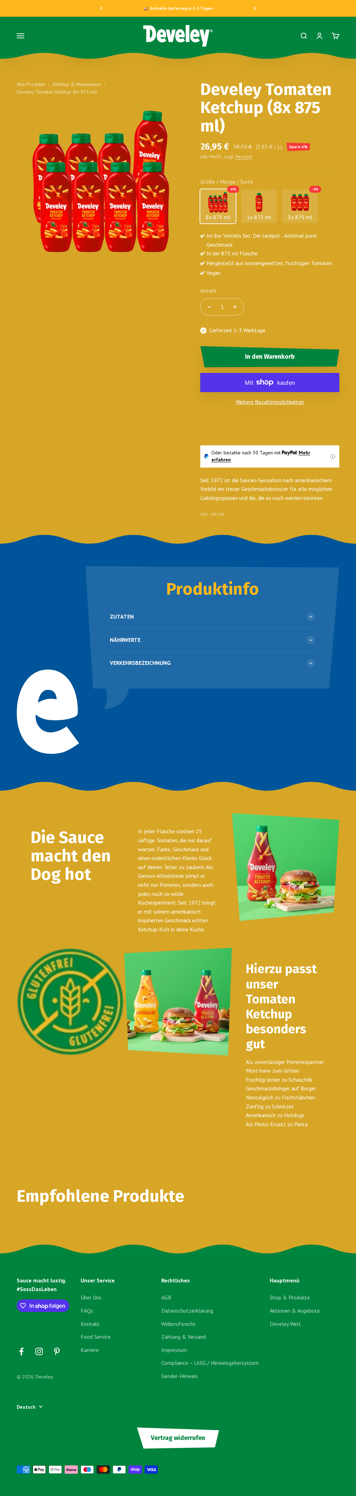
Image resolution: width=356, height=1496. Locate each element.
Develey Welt (285, 1323)
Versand (243, 156)
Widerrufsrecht (178, 1323)
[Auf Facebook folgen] (21, 1351)
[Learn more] (332, 456)
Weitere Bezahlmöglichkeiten (270, 401)
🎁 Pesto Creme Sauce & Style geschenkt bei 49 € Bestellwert (178, 8)
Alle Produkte (31, 84)
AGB (166, 1297)
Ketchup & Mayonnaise (77, 84)
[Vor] (255, 8)
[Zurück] (101, 8)
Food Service (96, 1336)
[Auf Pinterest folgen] (57, 1351)
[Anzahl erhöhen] (235, 307)
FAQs (87, 1310)
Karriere (90, 1349)
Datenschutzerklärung (187, 1310)
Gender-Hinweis (179, 1375)
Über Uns (91, 1297)
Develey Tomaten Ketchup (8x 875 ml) (57, 92)
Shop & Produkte (290, 1297)
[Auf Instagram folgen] (39, 1351)
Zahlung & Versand (183, 1336)
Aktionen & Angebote (295, 1310)
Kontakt (90, 1323)
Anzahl (208, 290)
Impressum (174, 1349)
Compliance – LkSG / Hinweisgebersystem (210, 1362)
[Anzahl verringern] (209, 307)
